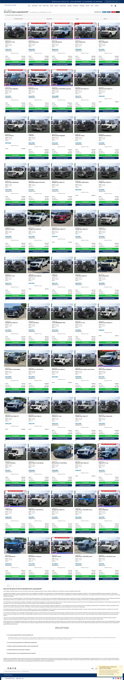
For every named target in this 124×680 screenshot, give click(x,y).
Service (87, 5)
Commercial (34, 5)
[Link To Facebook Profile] (8, 668)
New (29, 5)
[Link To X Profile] (11, 668)
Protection (75, 5)
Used (40, 5)
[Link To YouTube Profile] (13, 668)
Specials (69, 5)
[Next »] (19, 586)
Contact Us (20, 678)
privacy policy (111, 674)
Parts (92, 5)
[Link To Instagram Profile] (15, 668)
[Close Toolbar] (3, 678)
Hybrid (51, 5)
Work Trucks (46, 5)
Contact (97, 5)
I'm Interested (15, 61)
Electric (56, 5)
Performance (63, 5)
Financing (82, 5)
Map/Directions (11, 678)
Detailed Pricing (14, 53)
